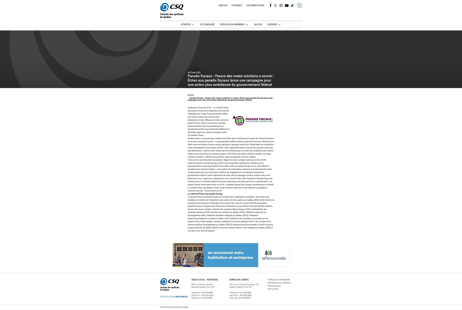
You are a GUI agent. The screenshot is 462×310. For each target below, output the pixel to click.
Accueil (191, 95)
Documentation (255, 5)
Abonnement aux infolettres (279, 283)
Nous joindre (273, 289)
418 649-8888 (245, 292)
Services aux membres (232, 24)
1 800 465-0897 (207, 295)
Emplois (223, 5)
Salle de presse (274, 286)
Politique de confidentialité (279, 279)
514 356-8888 (207, 292)
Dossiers (273, 24)
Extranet (237, 5)
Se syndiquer (207, 24)
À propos (186, 24)
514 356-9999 (206, 298)
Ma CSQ (258, 24)
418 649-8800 (244, 298)
